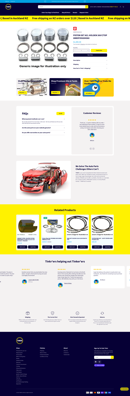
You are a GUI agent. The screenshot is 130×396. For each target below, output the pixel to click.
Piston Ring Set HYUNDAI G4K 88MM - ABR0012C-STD (52, 239)
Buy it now (90, 55)
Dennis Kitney (50, 283)
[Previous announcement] (45, 1)
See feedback (89, 93)
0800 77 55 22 (114, 7)
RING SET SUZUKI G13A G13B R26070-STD (77, 239)
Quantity (75, 47)
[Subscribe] (112, 357)
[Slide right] (93, 149)
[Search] (86, 6)
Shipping (82, 44)
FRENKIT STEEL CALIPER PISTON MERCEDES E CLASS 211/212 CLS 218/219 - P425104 (26, 239)
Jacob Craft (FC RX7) (16, 280)
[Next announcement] (85, 1)
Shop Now (21, 92)
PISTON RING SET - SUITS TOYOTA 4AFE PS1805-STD (102, 239)
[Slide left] (91, 149)
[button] (66, 12)
